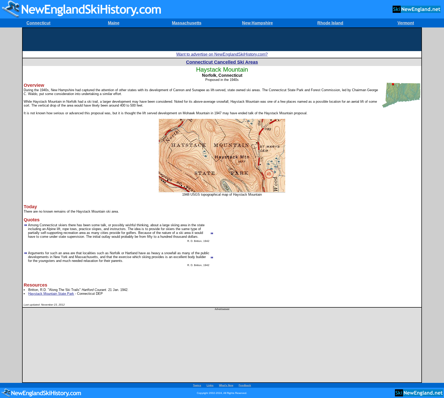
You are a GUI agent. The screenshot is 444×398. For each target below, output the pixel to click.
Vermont (405, 23)
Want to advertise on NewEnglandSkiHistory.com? (222, 54)
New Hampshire (257, 23)
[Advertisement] (222, 39)
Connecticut (38, 23)
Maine (113, 23)
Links (210, 385)
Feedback (245, 385)
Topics (197, 385)
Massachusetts (186, 23)
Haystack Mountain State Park (51, 294)
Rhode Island (330, 23)
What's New (226, 385)
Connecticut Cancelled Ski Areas (222, 62)
